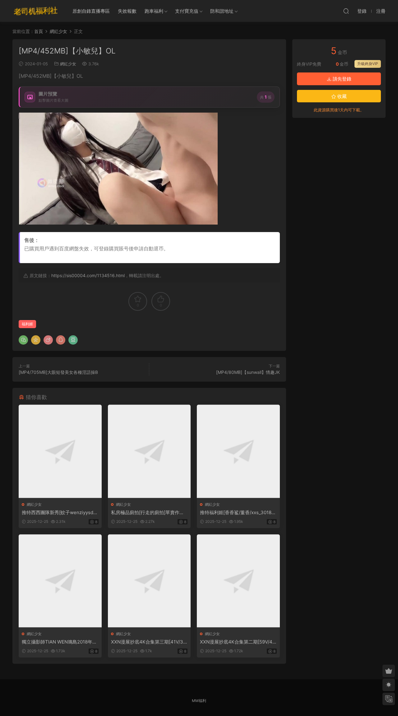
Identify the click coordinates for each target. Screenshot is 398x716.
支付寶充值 (186, 11)
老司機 (35, 11)
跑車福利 (154, 11)
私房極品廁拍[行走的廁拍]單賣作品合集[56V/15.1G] (147, 512)
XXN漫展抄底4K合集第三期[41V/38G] (148, 642)
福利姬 (27, 324)
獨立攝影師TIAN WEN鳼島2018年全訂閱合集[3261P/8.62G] (59, 642)
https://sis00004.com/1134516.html (88, 275)
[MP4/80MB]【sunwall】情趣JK (248, 372)
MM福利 (199, 700)
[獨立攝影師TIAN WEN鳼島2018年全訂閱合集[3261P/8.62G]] (60, 580)
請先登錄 (341, 79)
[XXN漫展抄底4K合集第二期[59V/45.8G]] (238, 580)
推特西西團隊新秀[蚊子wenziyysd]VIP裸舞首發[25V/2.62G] (60, 512)
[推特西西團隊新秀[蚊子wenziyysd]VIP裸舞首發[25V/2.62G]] (60, 451)
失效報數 (127, 11)
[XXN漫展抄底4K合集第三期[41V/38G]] (149, 580)
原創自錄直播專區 (91, 11)
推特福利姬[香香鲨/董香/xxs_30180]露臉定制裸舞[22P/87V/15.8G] (238, 512)
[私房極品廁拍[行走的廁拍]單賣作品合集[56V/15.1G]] (149, 451)
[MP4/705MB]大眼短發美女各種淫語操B (58, 372)
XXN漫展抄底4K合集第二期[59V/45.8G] (238, 642)
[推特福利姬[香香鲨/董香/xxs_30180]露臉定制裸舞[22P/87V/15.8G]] (238, 451)
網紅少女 (68, 63)
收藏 (341, 96)
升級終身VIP (367, 63)
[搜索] (346, 10)
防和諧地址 (222, 11)
